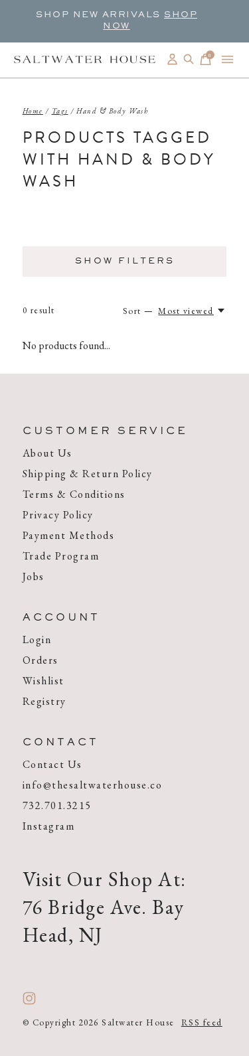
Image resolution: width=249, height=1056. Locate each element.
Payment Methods (69, 535)
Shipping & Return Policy (88, 474)
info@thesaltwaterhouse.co (93, 785)
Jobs (33, 576)
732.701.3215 (57, 805)
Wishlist (43, 681)
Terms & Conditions (74, 494)
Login (37, 639)
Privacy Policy (58, 515)
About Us (47, 453)
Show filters (125, 261)
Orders (40, 660)
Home (33, 110)
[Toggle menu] (227, 59)
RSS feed (201, 1022)
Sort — (138, 311)
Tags (60, 110)
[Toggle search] (189, 59)
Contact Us (52, 764)
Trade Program (61, 556)
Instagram (49, 826)
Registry (44, 701)
